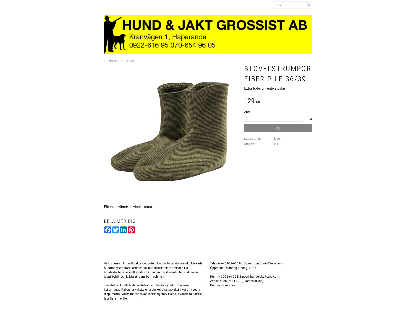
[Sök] (309, 5)
